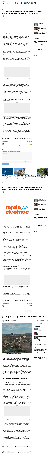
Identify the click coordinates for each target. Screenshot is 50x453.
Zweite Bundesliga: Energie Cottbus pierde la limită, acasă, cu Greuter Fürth (42, 28)
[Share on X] (40, 16)
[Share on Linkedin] (43, 16)
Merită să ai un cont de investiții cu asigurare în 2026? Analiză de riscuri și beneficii (40, 54)
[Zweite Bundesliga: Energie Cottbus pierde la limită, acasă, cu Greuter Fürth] (36, 28)
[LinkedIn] (44, 3)
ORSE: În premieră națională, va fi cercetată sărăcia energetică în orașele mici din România (42, 176)
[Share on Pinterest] (41, 16)
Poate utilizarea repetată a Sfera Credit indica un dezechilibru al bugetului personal (40, 49)
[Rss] (46, 3)
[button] (7, 1)
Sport (39, 30)
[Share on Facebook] (39, 16)
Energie (3, 9)
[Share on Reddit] (24, 138)
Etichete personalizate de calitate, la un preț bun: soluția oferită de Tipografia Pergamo (40, 41)
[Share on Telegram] (26, 138)
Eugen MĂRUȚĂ (5, 356)
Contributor (7, 320)
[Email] (44, 16)
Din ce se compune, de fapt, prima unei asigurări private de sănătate (40, 45)
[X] (43, 3)
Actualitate (40, 330)
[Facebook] (42, 3)
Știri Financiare (37, 38)
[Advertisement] (17, 72)
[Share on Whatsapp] (42, 16)
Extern (39, 340)
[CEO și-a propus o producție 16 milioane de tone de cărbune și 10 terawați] (30, 171)
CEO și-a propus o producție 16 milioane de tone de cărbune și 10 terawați (30, 176)
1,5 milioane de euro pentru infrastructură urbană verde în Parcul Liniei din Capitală (42, 24)
